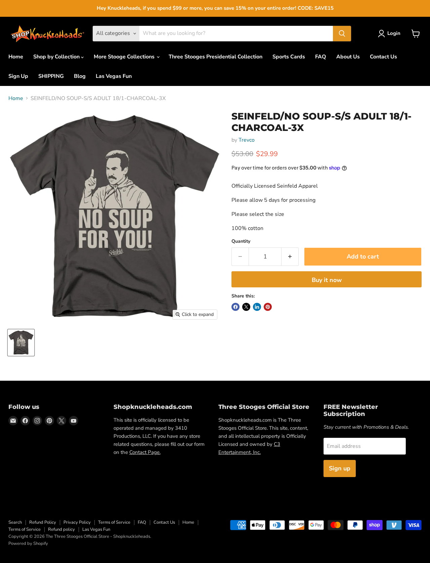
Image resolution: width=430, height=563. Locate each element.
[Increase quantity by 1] (290, 256)
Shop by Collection (57, 56)
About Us (348, 56)
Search (15, 522)
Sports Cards (288, 56)
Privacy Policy (77, 522)
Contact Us (383, 56)
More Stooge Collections (125, 56)
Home (15, 56)
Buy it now (327, 280)
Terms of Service (114, 522)
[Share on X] (246, 307)
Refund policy (61, 529)
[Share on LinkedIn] (257, 307)
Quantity (240, 241)
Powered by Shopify (28, 544)
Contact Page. (145, 452)
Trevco (247, 140)
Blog (80, 76)
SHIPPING (51, 76)
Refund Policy (42, 522)
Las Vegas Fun (114, 76)
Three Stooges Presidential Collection (215, 56)
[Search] (342, 33)
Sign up (339, 468)
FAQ (320, 56)
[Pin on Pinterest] (268, 307)
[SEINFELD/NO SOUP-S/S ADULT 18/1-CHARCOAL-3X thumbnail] (21, 342)
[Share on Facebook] (235, 307)
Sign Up (18, 76)
